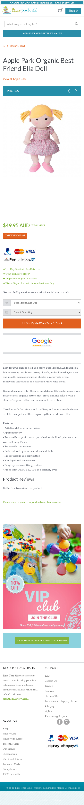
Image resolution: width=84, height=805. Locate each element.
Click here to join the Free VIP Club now (42, 640)
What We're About (12, 738)
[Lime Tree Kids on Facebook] (60, 722)
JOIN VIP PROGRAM (15, 235)
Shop (74, 11)
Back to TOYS (17, 46)
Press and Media (12, 764)
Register (43, 800)
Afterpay (49, 706)
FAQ (47, 675)
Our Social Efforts (12, 758)
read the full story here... (16, 698)
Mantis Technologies (68, 787)
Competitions (10, 769)
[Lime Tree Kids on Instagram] (67, 722)
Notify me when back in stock (44, 323)
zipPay (48, 711)
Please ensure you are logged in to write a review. (32, 502)
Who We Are (9, 733)
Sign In (58, 800)
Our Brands (9, 748)
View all (14, 79)
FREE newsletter (12, 774)
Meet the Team (11, 743)
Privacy (49, 685)
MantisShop (56, 792)
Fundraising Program (56, 716)
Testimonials (10, 753)
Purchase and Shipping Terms (61, 701)
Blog (5, 728)
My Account (26, 800)
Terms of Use (52, 696)
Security (49, 690)
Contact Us (51, 680)
